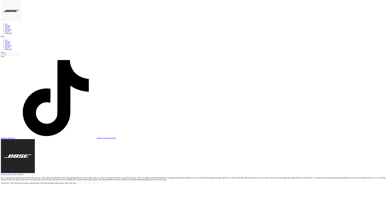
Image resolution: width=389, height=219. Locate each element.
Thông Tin (8, 33)
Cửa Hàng (8, 29)
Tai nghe (7, 26)
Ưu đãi (7, 27)
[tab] (194, 174)
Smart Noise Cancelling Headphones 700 (90, 183)
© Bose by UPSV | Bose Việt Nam (12, 174)
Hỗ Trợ (7, 31)
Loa (6, 24)
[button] (194, 37)
